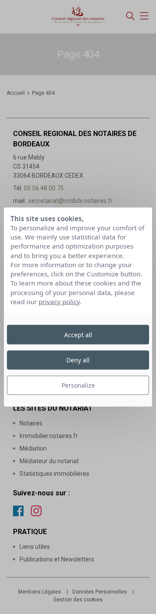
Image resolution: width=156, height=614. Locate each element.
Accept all (78, 334)
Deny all (78, 359)
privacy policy (59, 301)
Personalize (78, 385)
